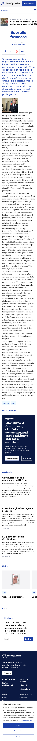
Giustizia (6, 403)
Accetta (18, 725)
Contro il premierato (13, 597)
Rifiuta (18, 736)
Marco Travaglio (18, 44)
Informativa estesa (25, 720)
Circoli (4, 694)
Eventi (4, 697)
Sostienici (27, 458)
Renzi (13, 403)
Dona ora (7, 673)
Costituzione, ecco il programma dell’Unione (14, 479)
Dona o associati (26, 694)
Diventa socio (29, 3)
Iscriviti (28, 639)
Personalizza (18, 731)
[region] (18, 721)
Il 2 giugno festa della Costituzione (13, 538)
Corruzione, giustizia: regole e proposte (17, 509)
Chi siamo (5, 10)
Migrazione (25, 689)
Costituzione (8, 679)
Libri (4, 566)
